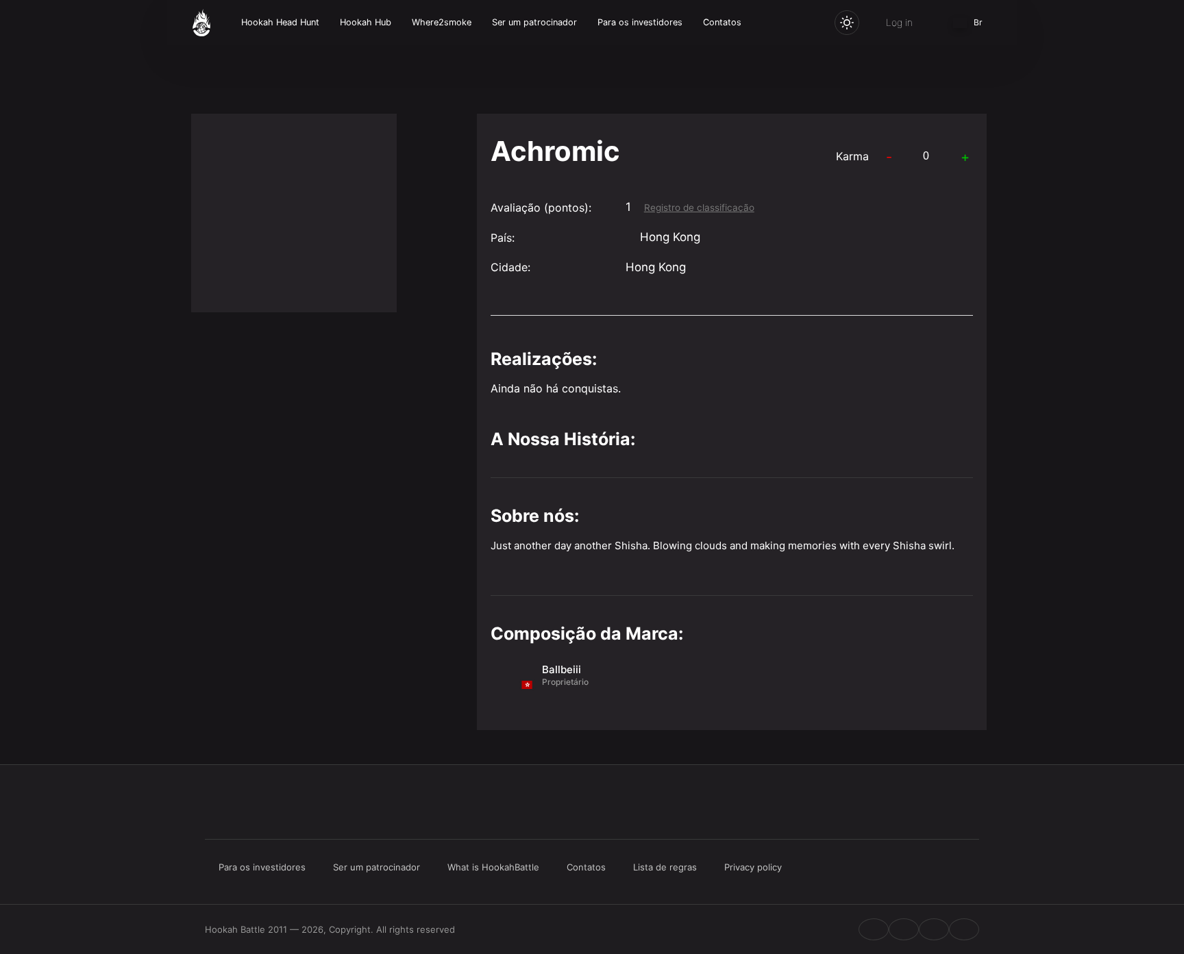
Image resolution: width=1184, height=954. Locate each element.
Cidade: (510, 267)
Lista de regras (665, 867)
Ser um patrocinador (534, 22)
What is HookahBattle (493, 867)
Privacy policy (753, 867)
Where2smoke (441, 22)
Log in (899, 22)
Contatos (722, 22)
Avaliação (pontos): (541, 207)
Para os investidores (639, 22)
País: (503, 237)
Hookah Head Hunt (280, 22)
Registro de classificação (699, 207)
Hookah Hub (365, 22)
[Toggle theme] (847, 22)
